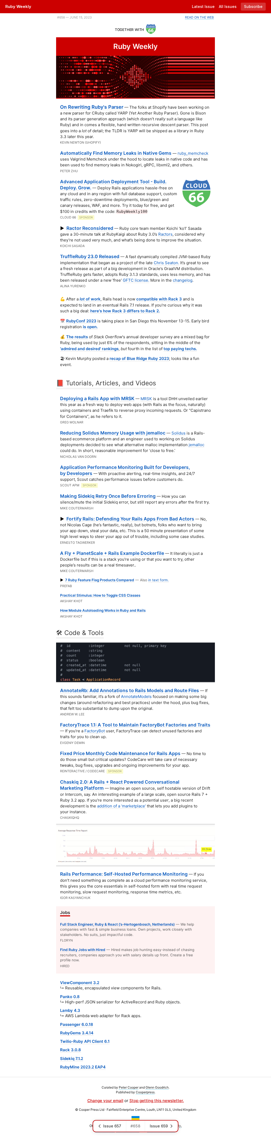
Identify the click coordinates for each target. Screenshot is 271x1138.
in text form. (158, 580)
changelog (182, 280)
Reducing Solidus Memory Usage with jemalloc (112, 433)
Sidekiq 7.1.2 (71, 1058)
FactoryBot (94, 730)
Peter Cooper (128, 1087)
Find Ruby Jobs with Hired (82, 950)
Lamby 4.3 (70, 1010)
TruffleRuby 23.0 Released (89, 256)
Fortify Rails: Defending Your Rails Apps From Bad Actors (130, 519)
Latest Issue (203, 6)
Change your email (105, 1100)
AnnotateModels (136, 696)
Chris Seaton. (166, 262)
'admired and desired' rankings (89, 348)
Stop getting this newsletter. (156, 1100)
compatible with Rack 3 (159, 298)
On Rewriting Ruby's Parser (91, 107)
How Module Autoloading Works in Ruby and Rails (103, 610)
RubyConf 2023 (81, 320)
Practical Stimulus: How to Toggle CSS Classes (100, 595)
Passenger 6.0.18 (76, 1024)
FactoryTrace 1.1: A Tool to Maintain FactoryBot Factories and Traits (135, 725)
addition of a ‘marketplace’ (121, 805)
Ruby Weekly (18, 6)
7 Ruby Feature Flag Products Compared (99, 580)
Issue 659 (159, 1126)
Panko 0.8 (70, 996)
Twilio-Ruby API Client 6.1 (85, 1041)
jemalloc (196, 444)
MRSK (146, 398)
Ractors (165, 234)
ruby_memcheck (193, 153)
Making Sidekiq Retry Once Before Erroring (108, 496)
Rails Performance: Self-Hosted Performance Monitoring (124, 874)
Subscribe (253, 6)
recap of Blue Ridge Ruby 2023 (139, 358)
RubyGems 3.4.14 (76, 1032)
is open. (90, 326)
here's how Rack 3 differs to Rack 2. (125, 310)
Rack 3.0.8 (70, 1049)
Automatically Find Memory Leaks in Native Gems (115, 153)
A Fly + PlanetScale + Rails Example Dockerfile (112, 553)
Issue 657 (112, 1126)
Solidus (178, 433)
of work (90, 298)
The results (77, 336)
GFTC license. (136, 280)
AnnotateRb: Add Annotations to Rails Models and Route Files (129, 690)
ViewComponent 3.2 (79, 982)
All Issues (228, 6)
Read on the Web (199, 17)
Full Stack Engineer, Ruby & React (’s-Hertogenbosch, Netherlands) (117, 924)
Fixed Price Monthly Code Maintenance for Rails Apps (120, 753)
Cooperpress (145, 1092)
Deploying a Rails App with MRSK (97, 398)
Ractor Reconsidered (89, 228)
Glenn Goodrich (157, 1087)
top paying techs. (180, 348)
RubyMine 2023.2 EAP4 (83, 1067)
